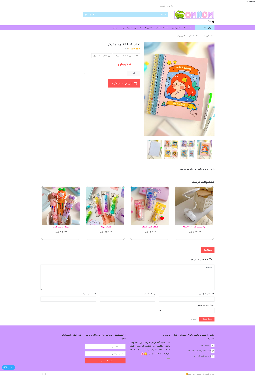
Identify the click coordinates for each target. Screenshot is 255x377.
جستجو (88, 14)
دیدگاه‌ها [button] (208, 250)
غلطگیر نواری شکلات (149, 227)
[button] (211, 21)
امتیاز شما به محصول (205, 305)
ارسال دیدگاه (206, 319)
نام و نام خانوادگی (206, 293)
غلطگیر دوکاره (105, 227)
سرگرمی (115, 28)
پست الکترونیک (148, 293)
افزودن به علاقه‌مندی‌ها (125, 55)
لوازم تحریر (176, 28)
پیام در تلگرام (8, 367)
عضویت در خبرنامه (105, 360)
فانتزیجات (148, 28)
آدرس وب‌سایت (89, 293)
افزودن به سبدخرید (122, 83)
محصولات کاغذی (162, 28)
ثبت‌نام (162, 6)
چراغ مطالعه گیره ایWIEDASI (194, 227)
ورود (168, 6)
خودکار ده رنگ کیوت (61, 227)
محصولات (187, 28)
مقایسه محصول (101, 55)
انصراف (194, 319)
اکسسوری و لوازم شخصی (131, 28)
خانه (206, 28)
